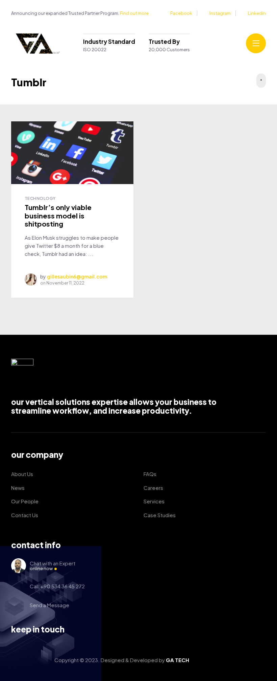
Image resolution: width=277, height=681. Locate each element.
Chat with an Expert (52, 565)
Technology (40, 198)
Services (154, 501)
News (18, 487)
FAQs (150, 474)
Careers (153, 487)
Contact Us (24, 515)
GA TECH (177, 660)
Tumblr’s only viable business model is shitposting (58, 215)
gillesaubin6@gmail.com (77, 276)
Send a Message (49, 605)
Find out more (134, 13)
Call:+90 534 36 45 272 (57, 586)
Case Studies (160, 515)
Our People (25, 501)
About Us (22, 474)
